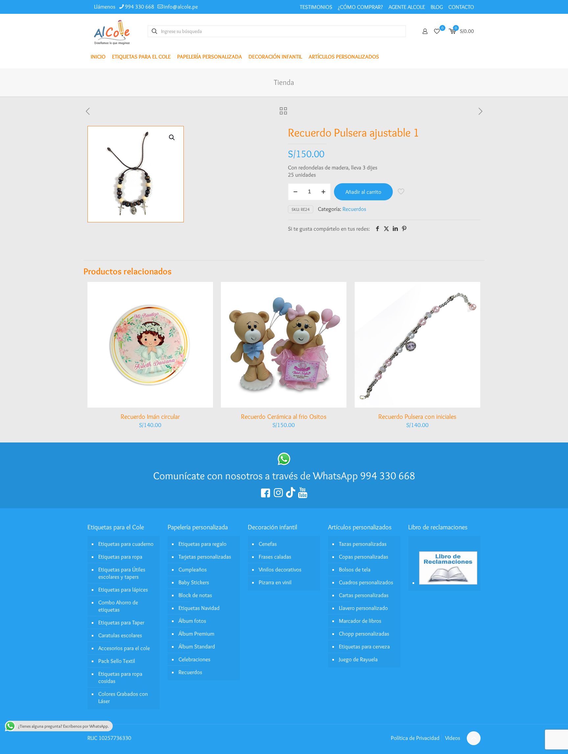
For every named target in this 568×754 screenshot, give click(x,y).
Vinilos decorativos (280, 569)
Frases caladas (275, 556)
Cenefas (268, 543)
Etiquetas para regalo (202, 543)
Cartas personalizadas (364, 595)
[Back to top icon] (474, 738)
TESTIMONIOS (316, 7)
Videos (452, 738)
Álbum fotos (192, 620)
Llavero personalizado (363, 608)
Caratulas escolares (120, 635)
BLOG (437, 7)
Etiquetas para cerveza (364, 646)
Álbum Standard (196, 646)
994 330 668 (139, 6)
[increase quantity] (323, 192)
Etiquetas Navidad (199, 608)
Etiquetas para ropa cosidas (120, 677)
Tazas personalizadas (363, 543)
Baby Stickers (193, 582)
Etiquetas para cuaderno (126, 543)
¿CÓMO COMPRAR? (360, 7)
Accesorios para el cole (124, 648)
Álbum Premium (196, 633)
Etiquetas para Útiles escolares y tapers (121, 573)
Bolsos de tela (354, 569)
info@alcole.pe (181, 6)
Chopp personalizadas (364, 633)
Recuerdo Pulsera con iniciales (417, 416)
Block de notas (195, 595)
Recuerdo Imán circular (150, 416)
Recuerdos (354, 209)
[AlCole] (112, 31)
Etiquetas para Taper (121, 622)
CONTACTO (461, 7)
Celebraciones (194, 659)
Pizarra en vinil (275, 582)
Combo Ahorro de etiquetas (118, 606)
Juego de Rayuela (358, 659)
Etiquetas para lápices (123, 589)
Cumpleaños (192, 569)
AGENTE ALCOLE (407, 7)
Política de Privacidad (415, 738)
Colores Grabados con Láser (123, 697)
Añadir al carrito (363, 191)
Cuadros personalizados (366, 582)
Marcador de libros (360, 620)
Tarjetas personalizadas (204, 556)
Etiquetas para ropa (120, 556)
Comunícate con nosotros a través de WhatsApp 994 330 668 (284, 475)
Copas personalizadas (363, 556)
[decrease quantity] (295, 192)
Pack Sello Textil (116, 661)
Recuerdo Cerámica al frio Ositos (283, 416)
